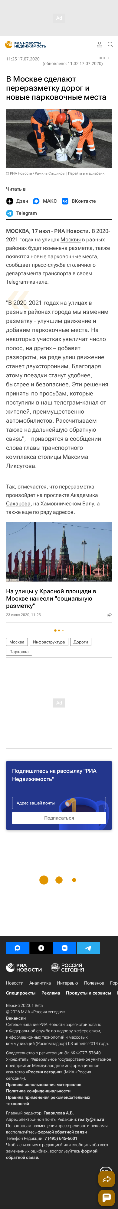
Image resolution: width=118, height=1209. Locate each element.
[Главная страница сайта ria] (7, 44)
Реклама (50, 993)
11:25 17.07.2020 (23, 58)
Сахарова (18, 503)
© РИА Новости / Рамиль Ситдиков (35, 173)
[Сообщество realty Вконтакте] (64, 948)
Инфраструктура (49, 642)
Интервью (67, 983)
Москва (17, 642)
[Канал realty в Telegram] (88, 948)
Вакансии (16, 1018)
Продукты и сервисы (88, 993)
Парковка (19, 651)
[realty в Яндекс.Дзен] (41, 948)
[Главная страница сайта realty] (36, 44)
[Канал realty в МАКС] (17, 948)
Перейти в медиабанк (86, 173)
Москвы (71, 239)
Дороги (81, 642)
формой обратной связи (62, 1132)
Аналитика (40, 983)
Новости (14, 983)
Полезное (94, 983)
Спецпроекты (20, 993)
